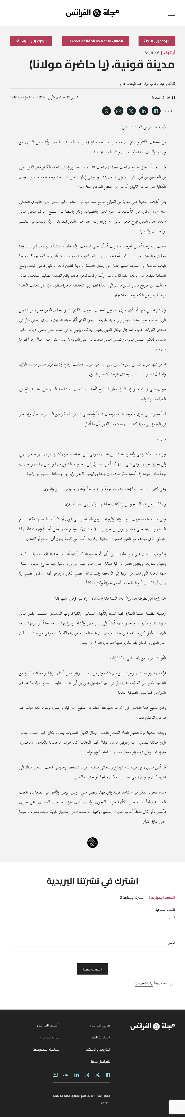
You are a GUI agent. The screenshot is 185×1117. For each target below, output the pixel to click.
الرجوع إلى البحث (156, 40)
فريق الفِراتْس (100, 1025)
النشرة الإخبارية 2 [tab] (132, 897)
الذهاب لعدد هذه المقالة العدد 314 (95, 40)
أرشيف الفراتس (48, 1025)
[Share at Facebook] (156, 110)
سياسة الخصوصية (144, 983)
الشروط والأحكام (98, 1049)
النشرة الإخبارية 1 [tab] (161, 897)
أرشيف (169, 52)
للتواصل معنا (100, 1061)
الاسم (172, 917)
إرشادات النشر (100, 1037)
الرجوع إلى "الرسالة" (31, 40)
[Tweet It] (131, 110)
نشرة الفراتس (49, 1037)
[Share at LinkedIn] (143, 110)
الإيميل (171, 943)
